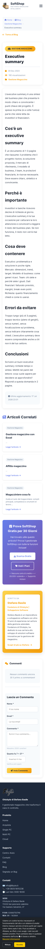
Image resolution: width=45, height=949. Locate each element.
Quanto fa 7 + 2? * (15, 754)
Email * (10, 716)
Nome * (10, 704)
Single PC (7, 829)
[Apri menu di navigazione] (40, 6)
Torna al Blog (11, 34)
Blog (18, 20)
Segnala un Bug (9, 871)
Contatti (6, 857)
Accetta (19, 945)
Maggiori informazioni (11, 939)
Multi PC (6, 834)
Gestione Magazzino (13, 24)
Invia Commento (21, 770)
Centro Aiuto (8, 853)
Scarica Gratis (23, 556)
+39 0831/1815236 (15, 888)
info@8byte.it (12, 885)
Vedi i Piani (24, 566)
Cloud (5, 839)
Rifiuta (7, 945)
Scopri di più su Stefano (18, 645)
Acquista (6, 825)
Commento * (12, 728)
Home (9, 20)
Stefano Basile (17, 602)
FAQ (4, 862)
